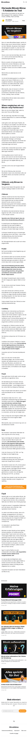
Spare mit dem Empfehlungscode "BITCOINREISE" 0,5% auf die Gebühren (14, 487)
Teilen (23, 20)
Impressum (17, 730)
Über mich (23, 730)
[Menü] (26, 2)
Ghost (16, 733)
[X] (14, 721)
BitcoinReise (5, 2)
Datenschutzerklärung (7, 730)
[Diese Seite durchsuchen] (24, 2)
